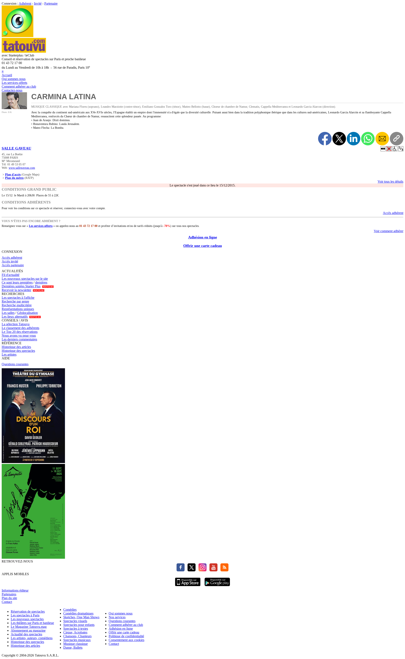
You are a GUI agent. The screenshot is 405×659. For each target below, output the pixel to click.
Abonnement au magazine (28, 630)
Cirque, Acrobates (75, 632)
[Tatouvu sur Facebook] (181, 570)
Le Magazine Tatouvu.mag (29, 626)
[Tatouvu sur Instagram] (201, 570)
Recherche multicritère (17, 305)
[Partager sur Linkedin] (353, 138)
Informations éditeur (15, 590)
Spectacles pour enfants (78, 625)
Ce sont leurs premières (17, 282)
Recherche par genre (15, 301)
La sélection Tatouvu (16, 324)
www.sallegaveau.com (22, 167)
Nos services (117, 617)
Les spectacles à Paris (25, 615)
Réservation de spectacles (28, 611)
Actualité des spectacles (26, 634)
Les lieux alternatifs (15, 316)
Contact (7, 602)
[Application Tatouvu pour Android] (217, 586)
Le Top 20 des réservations (20, 332)
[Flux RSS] (223, 570)
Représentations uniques (18, 309)
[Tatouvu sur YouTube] (212, 570)
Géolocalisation (27, 313)
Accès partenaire (13, 265)
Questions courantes (15, 364)
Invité (38, 3)
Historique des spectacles (18, 350)
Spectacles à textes (75, 628)
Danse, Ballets (72, 647)
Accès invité (10, 261)
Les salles (8, 313)
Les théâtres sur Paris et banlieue (32, 623)
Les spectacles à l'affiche (18, 297)
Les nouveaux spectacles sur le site (25, 278)
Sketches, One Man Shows (81, 617)
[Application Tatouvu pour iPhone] (187, 586)
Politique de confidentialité (126, 636)
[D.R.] (14, 108)
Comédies (70, 609)
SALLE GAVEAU (16, 148)
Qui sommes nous (14, 79)
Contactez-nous (12, 90)
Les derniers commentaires (19, 339)
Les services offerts (14, 82)
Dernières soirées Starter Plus (21, 286)
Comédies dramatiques (78, 613)
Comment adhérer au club (19, 86)
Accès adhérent (393, 213)
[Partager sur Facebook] (325, 138)
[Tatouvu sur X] (190, 570)
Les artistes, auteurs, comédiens (32, 638)
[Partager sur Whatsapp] (368, 138)
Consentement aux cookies (126, 640)
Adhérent (25, 3)
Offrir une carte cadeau (202, 246)
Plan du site (9, 598)
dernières (41, 282)
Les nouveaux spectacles (27, 619)
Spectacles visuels (75, 621)
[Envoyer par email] (382, 138)
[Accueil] (17, 36)
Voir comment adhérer (388, 231)
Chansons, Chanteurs (77, 636)
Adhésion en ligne (202, 237)
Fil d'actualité (10, 275)
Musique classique (75, 644)
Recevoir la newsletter (16, 290)
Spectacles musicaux (77, 640)
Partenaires (9, 594)
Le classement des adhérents (20, 328)
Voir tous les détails (390, 181)
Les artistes (9, 354)
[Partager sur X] (339, 138)
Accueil (7, 75)
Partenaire (51, 3)
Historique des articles (16, 347)
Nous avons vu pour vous (19, 335)
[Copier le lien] (396, 138)
